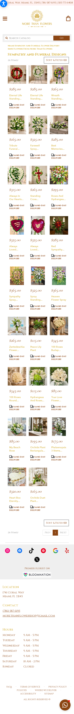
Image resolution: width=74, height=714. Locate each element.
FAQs (9, 686)
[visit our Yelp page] (67, 550)
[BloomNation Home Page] (37, 575)
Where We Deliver (46, 690)
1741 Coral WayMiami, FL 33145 (13, 594)
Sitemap (49, 693)
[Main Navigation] (5, 19)
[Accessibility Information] (3, 3)
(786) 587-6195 (11, 611)
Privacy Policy (57, 686)
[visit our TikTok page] (31, 550)
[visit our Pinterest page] (43, 550)
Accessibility (28, 693)
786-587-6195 (49, 2)
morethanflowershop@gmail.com (29, 616)
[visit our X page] (37, 559)
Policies (22, 690)
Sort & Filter (56, 60)
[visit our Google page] (56, 550)
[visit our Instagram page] (8, 550)
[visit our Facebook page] (20, 550)
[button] (65, 705)
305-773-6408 (65, 2)
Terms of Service (30, 686)
